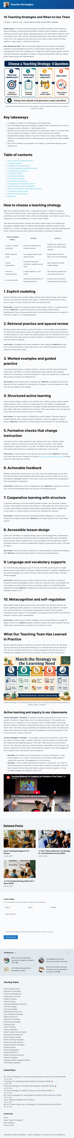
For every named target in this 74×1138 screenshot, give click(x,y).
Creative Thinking (10, 999)
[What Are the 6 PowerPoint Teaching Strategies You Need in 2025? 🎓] (6, 960)
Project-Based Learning (12, 1037)
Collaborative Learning (12, 996)
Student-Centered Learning (14, 1055)
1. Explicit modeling (15, 163)
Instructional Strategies (49, 22)
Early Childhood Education (13, 1014)
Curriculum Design (10, 1009)
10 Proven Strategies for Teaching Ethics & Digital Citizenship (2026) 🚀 (30, 1086)
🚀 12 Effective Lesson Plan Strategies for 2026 (21, 969)
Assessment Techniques (12, 991)
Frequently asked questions (18, 194)
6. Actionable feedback (16, 176)
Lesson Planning (9, 1027)
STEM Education (10, 1047)
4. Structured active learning (18, 171)
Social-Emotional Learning (13, 1042)
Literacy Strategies (10, 1029)
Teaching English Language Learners (17, 1060)
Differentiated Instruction (13, 1012)
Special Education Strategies (14, 1045)
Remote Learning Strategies (14, 1040)
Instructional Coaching (32, 22)
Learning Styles (9, 1024)
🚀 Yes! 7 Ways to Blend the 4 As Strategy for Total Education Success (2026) (32, 1104)
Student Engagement (11, 1050)
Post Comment (11, 937)
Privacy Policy (9, 1125)
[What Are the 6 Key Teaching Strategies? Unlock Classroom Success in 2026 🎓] (41, 969)
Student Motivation (11, 1052)
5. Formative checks (15, 173)
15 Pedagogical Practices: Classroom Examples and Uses (56, 960)
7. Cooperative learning (16, 178)
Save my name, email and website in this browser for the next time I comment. (30, 932)
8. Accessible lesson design (18, 181)
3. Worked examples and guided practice (22, 168)
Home (6, 1118)
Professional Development (13, 1035)
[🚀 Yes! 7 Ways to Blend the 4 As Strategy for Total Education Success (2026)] (54, 839)
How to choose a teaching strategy (20, 160)
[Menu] (69, 4)
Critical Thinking (10, 1001)
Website (53, 907)
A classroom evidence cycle (18, 191)
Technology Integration (12, 1063)
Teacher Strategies (22, 4)
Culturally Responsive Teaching (15, 1004)
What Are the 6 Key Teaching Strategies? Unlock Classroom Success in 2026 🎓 (56, 969)
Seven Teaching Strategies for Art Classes (19, 1100)
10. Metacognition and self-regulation (21, 186)
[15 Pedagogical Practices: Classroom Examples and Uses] (41, 960)
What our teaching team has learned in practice (25, 188)
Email (30, 907)
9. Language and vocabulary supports (21, 183)
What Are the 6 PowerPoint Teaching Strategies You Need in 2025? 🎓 (22, 960)
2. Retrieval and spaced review (19, 166)
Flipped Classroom (10, 1017)
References (12, 196)
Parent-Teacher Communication (15, 1032)
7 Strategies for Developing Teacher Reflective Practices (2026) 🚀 (28, 1081)
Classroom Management (12, 994)
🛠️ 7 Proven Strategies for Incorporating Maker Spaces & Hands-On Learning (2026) (35, 1077)
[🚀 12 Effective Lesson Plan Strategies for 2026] (6, 969)
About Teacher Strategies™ (13, 1120)
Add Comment (10, 914)
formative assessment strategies (52, 456)
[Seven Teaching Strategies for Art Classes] (20, 839)
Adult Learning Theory (12, 989)
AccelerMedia (21, 1135)
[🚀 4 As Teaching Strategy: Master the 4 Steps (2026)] (20, 869)
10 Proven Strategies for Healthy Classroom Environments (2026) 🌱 (29, 1091)
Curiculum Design (10, 1006)
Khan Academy (9, 1123)
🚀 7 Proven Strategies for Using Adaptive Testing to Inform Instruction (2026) (32, 1095)
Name (7, 907)
